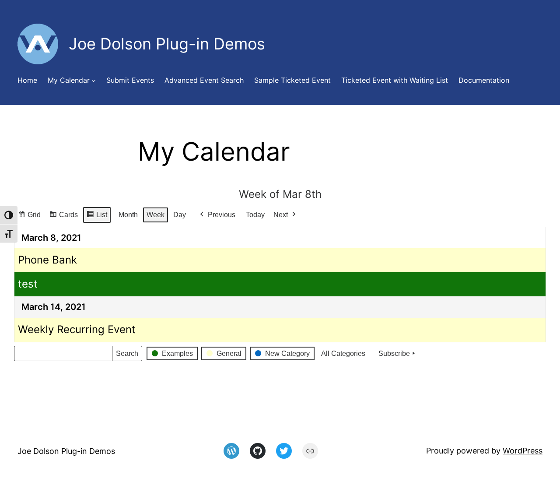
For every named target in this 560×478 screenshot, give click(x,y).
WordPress (522, 450)
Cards (63, 217)
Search (127, 356)
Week (155, 214)
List (96, 217)
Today (255, 214)
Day (179, 214)
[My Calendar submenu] (93, 80)
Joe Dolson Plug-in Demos (66, 451)
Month (128, 214)
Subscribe (394, 353)
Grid (29, 217)
